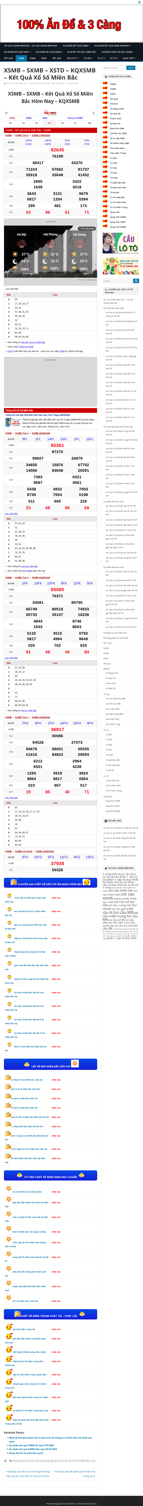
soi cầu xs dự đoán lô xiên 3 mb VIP (119, 833)
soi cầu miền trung (120, 914)
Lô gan (113, 158)
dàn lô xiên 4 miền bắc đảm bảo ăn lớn (30, 1117)
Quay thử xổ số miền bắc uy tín (26, 1453)
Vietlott (72, 58)
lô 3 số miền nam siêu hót (25, 1301)
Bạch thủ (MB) (117, 128)
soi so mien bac (118, 936)
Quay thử (128, 58)
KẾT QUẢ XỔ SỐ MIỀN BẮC (77, 1460)
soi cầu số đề (117, 920)
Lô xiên (113, 163)
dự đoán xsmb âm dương (37, 1460)
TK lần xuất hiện (118, 187)
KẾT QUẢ (8, 58)
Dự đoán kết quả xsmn (48, 52)
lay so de (128, 885)
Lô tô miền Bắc (117, 197)
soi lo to (114, 931)
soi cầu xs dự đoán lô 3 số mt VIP (121, 530)
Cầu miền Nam (117, 148)
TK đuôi (114, 177)
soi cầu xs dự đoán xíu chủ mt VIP (121, 552)
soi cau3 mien (126, 887)
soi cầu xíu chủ (123, 925)
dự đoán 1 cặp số (126, 876)
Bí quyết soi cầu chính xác (81, 52)
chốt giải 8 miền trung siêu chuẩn (29, 1352)
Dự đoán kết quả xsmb (75, 45)
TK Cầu (87, 58)
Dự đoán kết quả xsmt (16, 52)
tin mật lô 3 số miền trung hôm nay (30, 1410)
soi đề (127, 936)
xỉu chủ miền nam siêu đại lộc (27, 1191)
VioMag (56, 1504)
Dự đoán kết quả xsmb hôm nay (111, 45)
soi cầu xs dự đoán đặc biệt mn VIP (122, 585)
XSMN (32, 58)
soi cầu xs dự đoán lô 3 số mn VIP (121, 595)
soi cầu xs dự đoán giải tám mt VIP (121, 525)
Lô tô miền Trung (118, 207)
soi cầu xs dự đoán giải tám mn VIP (122, 590)
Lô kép (113, 167)
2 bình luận (73, 83)
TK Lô (100, 58)
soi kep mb (130, 929)
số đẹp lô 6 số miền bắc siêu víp (26, 1079)
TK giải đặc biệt (118, 182)
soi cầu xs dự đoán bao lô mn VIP (121, 580)
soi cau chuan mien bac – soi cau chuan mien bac (30, 45)
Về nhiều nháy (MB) (119, 143)
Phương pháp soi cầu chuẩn (117, 52)
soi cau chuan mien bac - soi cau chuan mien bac (28, 83)
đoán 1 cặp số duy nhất (122, 938)
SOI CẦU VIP (121, 902)
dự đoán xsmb (18, 1460)
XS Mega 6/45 (117, 108)
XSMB (21, 58)
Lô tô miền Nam (118, 202)
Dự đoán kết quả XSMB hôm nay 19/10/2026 (33, 1449)
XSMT (44, 58)
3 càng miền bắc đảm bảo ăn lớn (27, 1126)
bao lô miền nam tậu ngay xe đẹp (29, 1231)
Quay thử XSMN (118, 227)
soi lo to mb (122, 931)
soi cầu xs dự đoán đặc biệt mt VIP (121, 519)
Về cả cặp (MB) (117, 138)
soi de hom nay (119, 929)
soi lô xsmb (131, 934)
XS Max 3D (115, 123)
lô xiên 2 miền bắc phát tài (24, 1098)
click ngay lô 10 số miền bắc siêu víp (29, 1149)
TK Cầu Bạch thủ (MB (115, 698)
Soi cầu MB (123, 912)
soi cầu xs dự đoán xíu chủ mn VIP (121, 627)
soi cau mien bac (121, 890)
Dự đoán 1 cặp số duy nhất (120, 879)
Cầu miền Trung (118, 153)
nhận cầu (56, 897)
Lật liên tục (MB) (118, 133)
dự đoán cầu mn (113, 882)
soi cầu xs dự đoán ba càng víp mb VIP (120, 827)
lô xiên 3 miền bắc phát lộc (24, 1107)
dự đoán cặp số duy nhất (118, 883)
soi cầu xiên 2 (117, 922)
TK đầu (113, 172)
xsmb (93, 1460)
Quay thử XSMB (118, 217)
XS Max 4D (115, 113)
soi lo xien (123, 934)
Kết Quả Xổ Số (57, 1460)
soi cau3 (115, 887)
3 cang (107, 874)
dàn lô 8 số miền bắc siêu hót (25, 1089)
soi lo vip (116, 934)
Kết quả (57, 58)
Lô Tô (113, 58)
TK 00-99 (114, 192)
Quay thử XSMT (118, 222)
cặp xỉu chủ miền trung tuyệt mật (29, 1374)
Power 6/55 (115, 118)
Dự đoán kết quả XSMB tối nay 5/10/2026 (31, 1445)
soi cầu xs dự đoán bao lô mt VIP (121, 506)
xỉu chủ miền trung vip (24, 1329)
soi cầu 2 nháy (118, 905)
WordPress (92, 1504)
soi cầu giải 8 (120, 909)
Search (131, 67)
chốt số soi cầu (120, 874)
